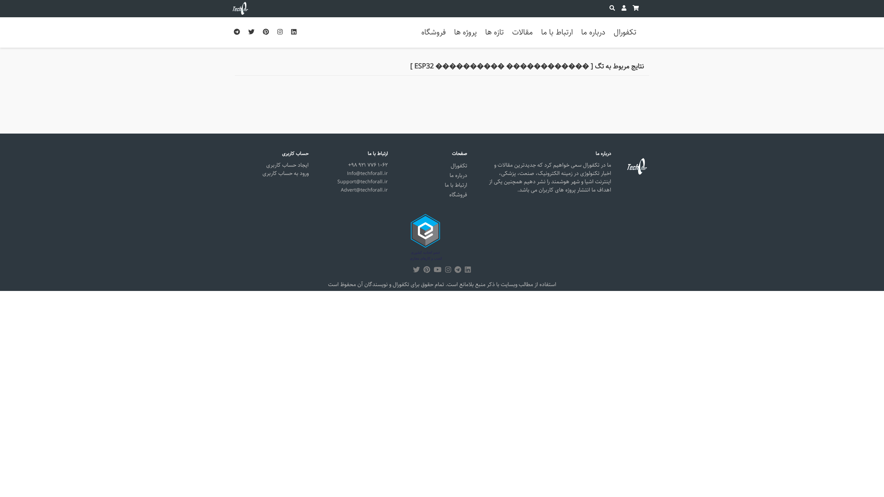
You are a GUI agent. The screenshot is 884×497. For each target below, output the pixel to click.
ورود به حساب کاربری (285, 173)
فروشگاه (433, 32)
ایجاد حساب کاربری (287, 165)
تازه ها (494, 32)
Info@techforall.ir (367, 173)
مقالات (522, 32)
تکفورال (625, 32)
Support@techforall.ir (362, 182)
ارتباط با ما (557, 32)
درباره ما (593, 32)
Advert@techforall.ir (364, 190)
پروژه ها (465, 32)
